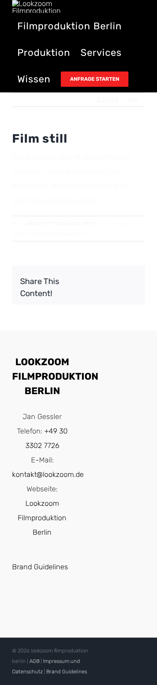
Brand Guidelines (40, 566)
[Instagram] (50, 600)
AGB (34, 661)
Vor (132, 99)
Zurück (107, 99)
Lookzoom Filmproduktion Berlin (59, 223)
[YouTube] (34, 600)
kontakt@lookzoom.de (48, 474)
